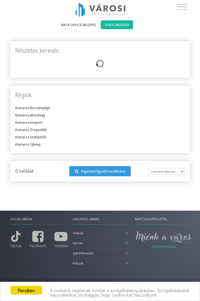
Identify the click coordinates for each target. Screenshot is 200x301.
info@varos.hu (164, 246)
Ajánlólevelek (83, 253)
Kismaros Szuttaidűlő (30, 137)
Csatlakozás (117, 24)
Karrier (78, 243)
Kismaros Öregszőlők (31, 130)
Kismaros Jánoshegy (30, 115)
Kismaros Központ (28, 122)
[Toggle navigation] (182, 7)
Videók (78, 233)
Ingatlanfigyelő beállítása (102, 171)
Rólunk (78, 263)
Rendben (26, 290)
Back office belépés (78, 24)
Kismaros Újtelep (28, 144)
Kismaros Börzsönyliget (32, 108)
